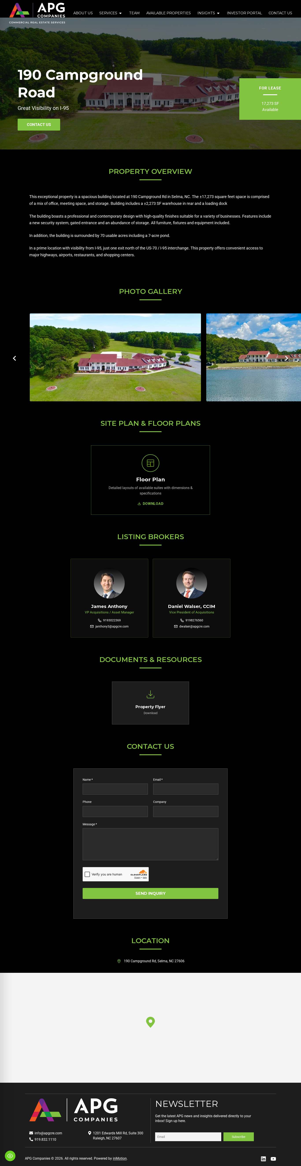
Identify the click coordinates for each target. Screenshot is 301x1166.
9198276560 (194, 620)
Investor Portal (244, 13)
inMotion (120, 1158)
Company (159, 802)
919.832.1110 (45, 1139)
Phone (87, 802)
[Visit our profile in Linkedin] (263, 1159)
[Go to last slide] (14, 358)
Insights (206, 13)
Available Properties (168, 13)
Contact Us (280, 13)
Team (134, 13)
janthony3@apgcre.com (111, 626)
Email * (158, 779)
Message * (90, 824)
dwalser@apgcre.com (194, 626)
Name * (88, 779)
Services (108, 13)
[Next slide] (286, 358)
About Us (83, 13)
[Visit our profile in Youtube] (273, 1159)
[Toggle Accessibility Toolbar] (10, 1156)
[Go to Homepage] (37, 13)
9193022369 (112, 620)
